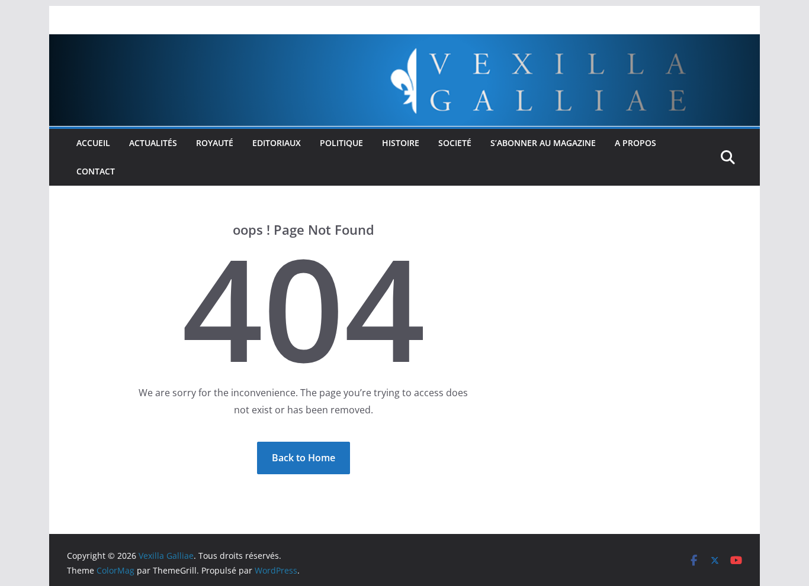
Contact (95, 171)
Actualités (153, 142)
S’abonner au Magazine (543, 142)
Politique (341, 142)
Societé (454, 142)
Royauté (214, 142)
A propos (635, 142)
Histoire (400, 142)
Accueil (93, 142)
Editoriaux (276, 142)
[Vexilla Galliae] (404, 42)
